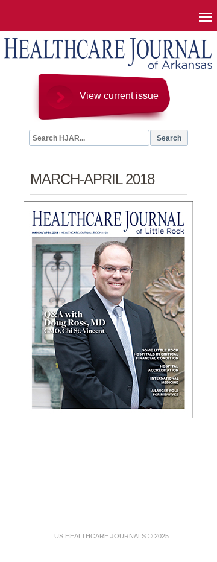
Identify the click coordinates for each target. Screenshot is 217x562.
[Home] (108, 67)
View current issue (119, 96)
